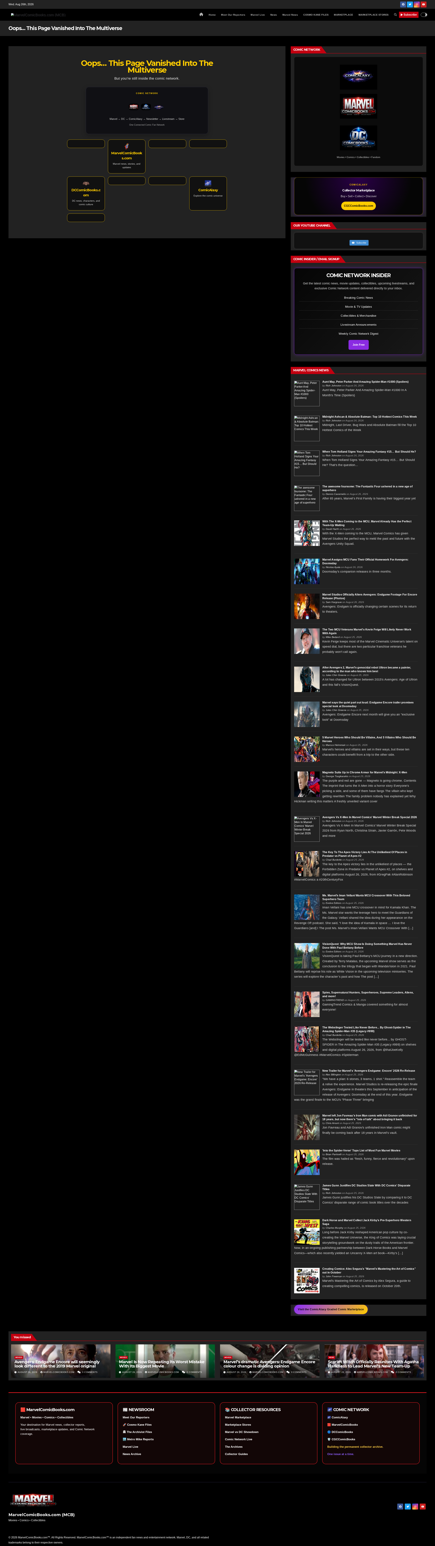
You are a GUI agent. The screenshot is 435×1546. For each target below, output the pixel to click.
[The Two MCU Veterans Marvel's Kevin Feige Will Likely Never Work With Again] (307, 641)
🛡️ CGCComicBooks (341, 1439)
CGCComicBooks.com (358, 205)
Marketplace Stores (238, 1424)
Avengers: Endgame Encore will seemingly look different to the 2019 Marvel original (56, 1363)
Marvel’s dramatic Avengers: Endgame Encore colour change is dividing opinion (269, 1363)
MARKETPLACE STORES (374, 14)
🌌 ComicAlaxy (337, 1417)
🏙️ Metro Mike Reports (138, 1439)
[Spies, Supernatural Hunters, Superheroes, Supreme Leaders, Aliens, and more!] (307, 1004)
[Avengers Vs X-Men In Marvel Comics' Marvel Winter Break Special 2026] (307, 828)
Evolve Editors (334, 903)
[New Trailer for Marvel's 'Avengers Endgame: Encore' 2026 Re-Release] (307, 1082)
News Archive (132, 1454)
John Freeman (334, 1276)
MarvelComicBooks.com (59, 1372)
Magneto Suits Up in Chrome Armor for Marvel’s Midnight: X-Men (364, 772)
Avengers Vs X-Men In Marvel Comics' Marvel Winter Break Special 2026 (369, 817)
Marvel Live (258, 14)
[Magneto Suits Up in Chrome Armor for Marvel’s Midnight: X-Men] (307, 784)
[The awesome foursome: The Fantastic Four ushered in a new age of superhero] (307, 498)
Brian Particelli (334, 1154)
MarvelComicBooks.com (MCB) (41, 1514)
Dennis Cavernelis (336, 494)
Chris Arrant (332, 1123)
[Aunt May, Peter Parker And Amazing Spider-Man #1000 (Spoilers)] (307, 393)
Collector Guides (236, 1454)
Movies (18, 1357)
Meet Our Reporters (233, 14)
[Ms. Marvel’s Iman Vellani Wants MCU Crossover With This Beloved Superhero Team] (307, 907)
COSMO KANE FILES (315, 14)
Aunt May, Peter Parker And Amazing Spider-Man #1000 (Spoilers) (365, 381)
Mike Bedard (333, 637)
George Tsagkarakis (337, 776)
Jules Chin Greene (336, 675)
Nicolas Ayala (333, 567)
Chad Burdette (334, 859)
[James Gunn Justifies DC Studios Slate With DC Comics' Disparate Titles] (307, 1197)
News (273, 14)
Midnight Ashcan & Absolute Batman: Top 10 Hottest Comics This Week (369, 416)
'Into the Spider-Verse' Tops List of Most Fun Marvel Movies (361, 1150)
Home (212, 14)
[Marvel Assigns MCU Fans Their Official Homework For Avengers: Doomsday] (307, 571)
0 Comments (90, 1372)
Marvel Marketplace (238, 1417)
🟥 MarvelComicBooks (342, 1424)
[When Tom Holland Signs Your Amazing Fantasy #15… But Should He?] (307, 463)
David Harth (332, 529)
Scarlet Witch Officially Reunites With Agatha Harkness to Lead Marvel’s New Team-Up (373, 1363)
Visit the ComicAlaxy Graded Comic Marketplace (331, 1309)
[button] (395, 14)
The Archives (233, 1446)
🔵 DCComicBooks (340, 1432)
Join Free (359, 344)
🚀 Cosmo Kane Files (137, 1424)
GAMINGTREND (335, 1000)
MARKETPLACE (343, 14)
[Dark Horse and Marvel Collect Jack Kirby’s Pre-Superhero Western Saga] (307, 1231)
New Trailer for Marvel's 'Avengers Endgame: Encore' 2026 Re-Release (368, 1070)
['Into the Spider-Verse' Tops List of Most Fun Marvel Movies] (307, 1162)
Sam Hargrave (334, 602)
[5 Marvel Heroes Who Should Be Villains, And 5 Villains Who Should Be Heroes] (307, 749)
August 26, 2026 (28, 1372)
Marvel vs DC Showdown (241, 1432)
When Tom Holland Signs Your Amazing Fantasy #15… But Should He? (369, 451)
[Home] (201, 15)
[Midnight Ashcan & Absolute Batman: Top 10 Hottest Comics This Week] (307, 428)
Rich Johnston (334, 385)
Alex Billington (333, 1074)
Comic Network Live (238, 1439)
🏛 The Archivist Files (137, 1432)
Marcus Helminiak (335, 745)
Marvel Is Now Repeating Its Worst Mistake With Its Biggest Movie (161, 1363)
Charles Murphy (334, 1227)
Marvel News (290, 14)
